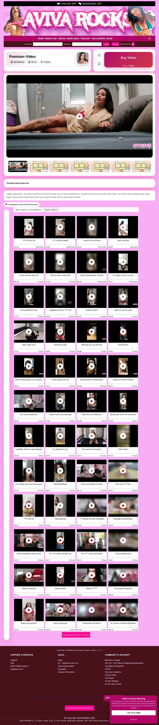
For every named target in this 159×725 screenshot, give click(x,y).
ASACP (108, 669)
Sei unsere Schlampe (123, 588)
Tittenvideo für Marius (92, 623)
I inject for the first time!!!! (123, 380)
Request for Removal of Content (76, 635)
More (109, 38)
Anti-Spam (109, 678)
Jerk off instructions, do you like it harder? (29, 380)
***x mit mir (29, 519)
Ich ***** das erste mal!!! (91, 554)
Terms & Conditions (113, 672)
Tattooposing (60, 519)
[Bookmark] (99, 63)
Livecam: (68, 3)
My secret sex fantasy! (91, 449)
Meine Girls (73, 38)
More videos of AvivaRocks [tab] (28, 209)
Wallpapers (98, 38)
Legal (60, 660)
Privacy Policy (111, 675)
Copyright (62, 669)
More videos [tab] (51, 209)
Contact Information (66, 672)
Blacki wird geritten (29, 623)
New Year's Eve (28, 345)
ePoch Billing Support (19, 666)
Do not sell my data (113, 684)
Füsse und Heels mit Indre (91, 484)
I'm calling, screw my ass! (123, 275)
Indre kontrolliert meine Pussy (29, 554)
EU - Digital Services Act (68, 663)
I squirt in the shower (91, 240)
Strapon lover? (92, 310)
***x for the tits (28, 240)
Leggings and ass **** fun (60, 310)
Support (14, 660)
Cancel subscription (66, 666)
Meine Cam (51, 38)
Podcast (85, 38)
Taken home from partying (60, 414)
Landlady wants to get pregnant (29, 449)
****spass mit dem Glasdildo (92, 519)
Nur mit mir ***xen (123, 484)
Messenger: (92, 3)
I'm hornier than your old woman (28, 484)
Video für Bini (60, 588)
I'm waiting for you (60, 449)
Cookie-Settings (112, 681)
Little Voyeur (123, 449)
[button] (149, 38)
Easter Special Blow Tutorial (91, 275)
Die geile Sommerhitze (123, 519)
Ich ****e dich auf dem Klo (60, 554)
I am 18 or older (133, 713)
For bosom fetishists (29, 414)
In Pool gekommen (123, 554)
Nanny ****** (91, 588)
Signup (115, 44)
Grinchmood (123, 345)
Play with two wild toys (91, 414)
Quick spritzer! (123, 240)
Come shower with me (28, 275)
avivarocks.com (86, 717)
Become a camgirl (112, 660)
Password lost (125, 44)
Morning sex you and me (91, 345)
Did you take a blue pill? (60, 275)
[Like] (99, 55)
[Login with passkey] (133, 44)
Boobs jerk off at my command (123, 414)
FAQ (12, 663)
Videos (62, 38)
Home (41, 38)
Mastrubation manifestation (91, 380)
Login (106, 44)
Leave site (133, 719)
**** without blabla (60, 240)
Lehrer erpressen (60, 623)
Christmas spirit (60, 345)
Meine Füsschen (29, 588)
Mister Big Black (60, 484)
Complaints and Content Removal (79, 708)
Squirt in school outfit (123, 310)
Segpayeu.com (17, 669)
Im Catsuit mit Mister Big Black (123, 623)
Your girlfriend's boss (29, 310)
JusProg (99, 650)
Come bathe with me (60, 380)
